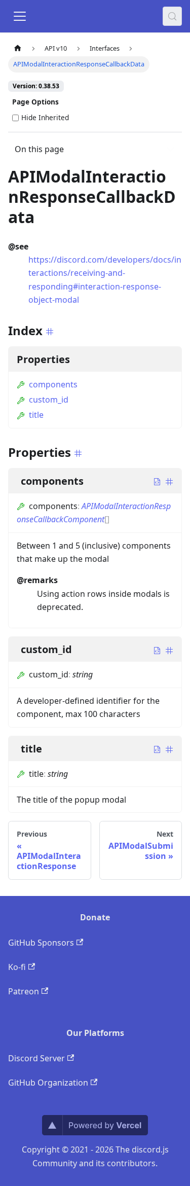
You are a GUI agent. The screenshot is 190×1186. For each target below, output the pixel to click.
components (53, 384)
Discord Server (36, 1058)
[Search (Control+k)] (172, 16)
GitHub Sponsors (41, 942)
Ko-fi (17, 967)
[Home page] (17, 48)
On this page (39, 149)
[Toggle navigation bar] (19, 16)
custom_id (48, 399)
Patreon (23, 991)
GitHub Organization (48, 1082)
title (36, 414)
